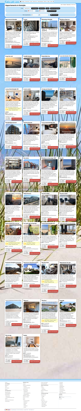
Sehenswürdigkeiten (27, 385)
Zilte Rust (44, 300)
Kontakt (60, 398)
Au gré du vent (9, 56)
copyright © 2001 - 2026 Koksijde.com (29, 409)
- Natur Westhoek (62, 392)
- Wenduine (43, 406)
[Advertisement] (38, 51)
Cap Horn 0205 (63, 193)
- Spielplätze (25, 391)
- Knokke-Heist (44, 402)
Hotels (47, 8)
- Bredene (61, 383)
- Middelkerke (61, 386)
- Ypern (42, 398)
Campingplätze (35, 8)
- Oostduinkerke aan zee (9, 397)
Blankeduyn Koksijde (47, 19)
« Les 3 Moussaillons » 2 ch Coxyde (13, 193)
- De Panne (61, 391)
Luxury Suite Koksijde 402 (48, 122)
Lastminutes (7, 401)
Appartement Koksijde (11, 19)
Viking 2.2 (62, 89)
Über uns (60, 395)
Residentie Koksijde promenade (13, 262)
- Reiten (24, 404)
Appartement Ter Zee (65, 262)
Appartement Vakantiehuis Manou (30, 262)
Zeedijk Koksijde (27, 56)
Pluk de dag (8, 335)
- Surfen (24, 407)
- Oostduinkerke (62, 390)
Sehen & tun (35, 1)
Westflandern (43, 394)
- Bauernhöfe (25, 390)
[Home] (20, 1)
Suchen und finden (52, 10)
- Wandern (25, 403)
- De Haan (61, 382)
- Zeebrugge (43, 403)
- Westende (61, 387)
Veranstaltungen (40, 1)
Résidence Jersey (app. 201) (49, 158)
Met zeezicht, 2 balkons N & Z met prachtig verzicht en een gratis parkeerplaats (68, 122)
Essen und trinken (44, 382)
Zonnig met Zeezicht (47, 89)
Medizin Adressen (44, 390)
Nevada (61, 158)
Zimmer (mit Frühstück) (55, 8)
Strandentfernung (10, 41)
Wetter (51, 1)
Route (42, 386)
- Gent (42, 397)
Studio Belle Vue (46, 56)
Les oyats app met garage (30, 223)
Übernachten (27, 1)
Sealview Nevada (27, 122)
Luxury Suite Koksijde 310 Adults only (67, 56)
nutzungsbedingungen (14, 409)
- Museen (25, 386)
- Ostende (61, 385)
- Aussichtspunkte (26, 387)
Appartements (27, 8)
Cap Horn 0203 (45, 193)
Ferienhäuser (42, 8)
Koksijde (23, 1)
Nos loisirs (26, 158)
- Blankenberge (44, 405)
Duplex (25, 335)
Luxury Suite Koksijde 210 (48, 223)
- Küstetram (43, 389)
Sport (24, 399)
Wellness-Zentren (26, 395)
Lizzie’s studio (27, 89)
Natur (24, 398)
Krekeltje (62, 300)
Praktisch (45, 1)
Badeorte (6, 385)
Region (48, 1)
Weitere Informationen (16, 46)
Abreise (37, 10)
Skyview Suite (45, 262)
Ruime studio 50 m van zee (12, 223)
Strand (31, 1)
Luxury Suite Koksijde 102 (12, 89)
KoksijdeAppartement (11, 122)
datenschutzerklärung (20, 409)
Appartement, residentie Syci (12, 158)
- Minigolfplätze (26, 394)
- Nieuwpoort (7, 396)
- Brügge (42, 396)
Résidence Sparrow (65, 19)
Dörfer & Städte (26, 396)
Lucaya (25, 19)
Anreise (25, 10)
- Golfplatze (25, 405)
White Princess (27, 193)
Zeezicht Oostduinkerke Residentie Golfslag (13, 300)
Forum (42, 391)
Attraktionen (25, 389)
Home (6, 382)
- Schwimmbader (26, 400)
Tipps (6, 386)
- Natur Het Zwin (44, 401)
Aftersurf (25, 300)
